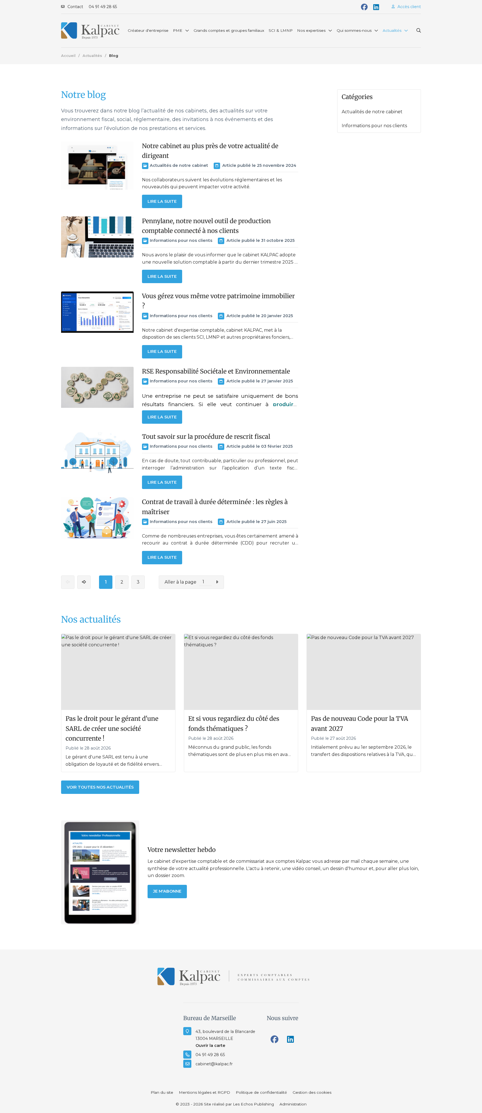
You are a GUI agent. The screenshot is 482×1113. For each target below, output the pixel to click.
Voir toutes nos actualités (100, 787)
